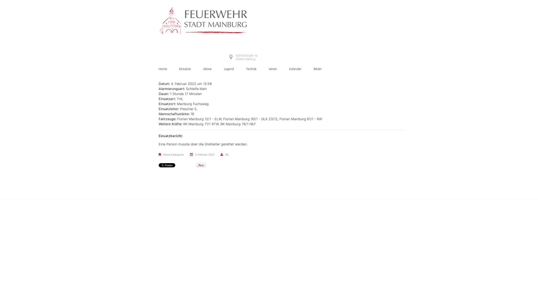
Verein (273, 69)
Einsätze (185, 69)
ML (227, 154)
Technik (251, 69)
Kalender (295, 69)
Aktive (207, 69)
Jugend (229, 69)
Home (163, 69)
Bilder (318, 69)
